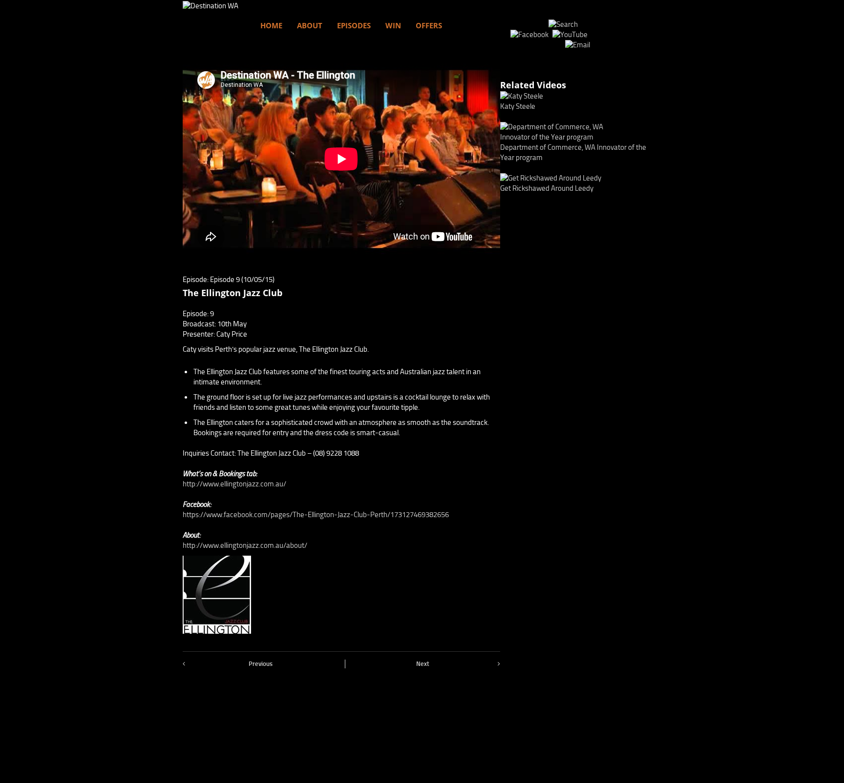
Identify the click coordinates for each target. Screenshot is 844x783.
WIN (393, 25)
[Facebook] (530, 34)
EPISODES (354, 25)
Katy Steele (517, 106)
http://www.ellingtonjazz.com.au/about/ (245, 545)
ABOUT (309, 25)
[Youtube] (571, 34)
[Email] (577, 44)
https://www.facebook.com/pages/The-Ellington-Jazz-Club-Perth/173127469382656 (316, 514)
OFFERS (429, 25)
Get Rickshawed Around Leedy (546, 188)
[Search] (563, 24)
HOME (271, 25)
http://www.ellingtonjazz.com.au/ (234, 484)
